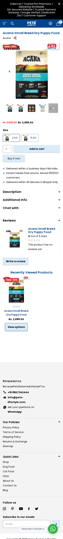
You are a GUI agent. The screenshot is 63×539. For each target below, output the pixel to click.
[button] (9, 71)
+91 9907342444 (18, 392)
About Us (8, 481)
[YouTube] (21, 508)
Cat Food (8, 471)
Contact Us (10, 485)
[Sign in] (50, 23)
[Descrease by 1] (11, 152)
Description (12, 192)
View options (16, 327)
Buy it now (14, 158)
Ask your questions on (21, 409)
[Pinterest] (12, 508)
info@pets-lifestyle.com (16, 400)
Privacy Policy (11, 427)
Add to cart (36, 149)
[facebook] (29, 508)
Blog (5, 490)
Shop (6, 462)
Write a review (15, 261)
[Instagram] (4, 508)
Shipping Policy (12, 437)
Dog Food (8, 466)
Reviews (9, 220)
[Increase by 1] (11, 146)
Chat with (11, 208)
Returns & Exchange (15, 441)
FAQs (6, 476)
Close (59, 4)
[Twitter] (36, 508)
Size (5, 130)
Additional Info (15, 200)
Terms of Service (13, 432)
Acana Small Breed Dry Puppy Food (16, 312)
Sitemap (8, 446)
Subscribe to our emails (18, 517)
